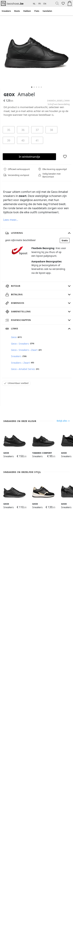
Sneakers (6, 11)
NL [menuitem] (34, 3)
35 (8, 130)
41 (37, 140)
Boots (17, 11)
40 (22, 140)
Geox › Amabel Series (23, 369)
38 (51, 130)
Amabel (26, 94)
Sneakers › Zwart (20, 362)
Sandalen (47, 11)
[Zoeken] (56, 3)
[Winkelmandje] (69, 3)
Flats (36, 11)
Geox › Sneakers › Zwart (24, 350)
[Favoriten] (62, 3)
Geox (9, 94)
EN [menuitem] (44, 3)
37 (37, 130)
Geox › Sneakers (20, 343)
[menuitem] (6, 11)
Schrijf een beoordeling (59, 104)
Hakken (27, 11)
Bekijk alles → (63, 421)
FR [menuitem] (39, 3)
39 (8, 140)
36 (22, 130)
